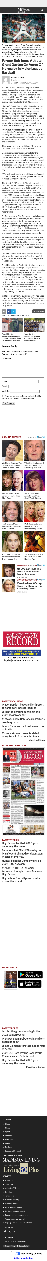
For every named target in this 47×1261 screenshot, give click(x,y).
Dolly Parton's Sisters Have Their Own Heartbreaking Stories (33, 526)
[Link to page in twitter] (13, 311)
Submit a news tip (12, 1199)
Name (5, 381)
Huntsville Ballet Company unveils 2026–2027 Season (21, 862)
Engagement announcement (16, 1215)
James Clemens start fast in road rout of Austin (23, 727)
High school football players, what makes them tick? (21, 880)
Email (5, 386)
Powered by (32, 565)
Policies (8, 1192)
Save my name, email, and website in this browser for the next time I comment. (21, 397)
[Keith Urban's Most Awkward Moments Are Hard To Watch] (12, 511)
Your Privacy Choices (31, 1253)
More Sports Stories (35, 1067)
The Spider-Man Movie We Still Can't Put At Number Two (33, 556)
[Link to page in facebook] (9, 311)
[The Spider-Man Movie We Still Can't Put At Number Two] (34, 541)
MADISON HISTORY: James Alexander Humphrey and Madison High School (22, 871)
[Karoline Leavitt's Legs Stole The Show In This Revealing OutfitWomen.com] (8, 585)
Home (7, 1124)
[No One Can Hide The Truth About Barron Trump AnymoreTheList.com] (8, 570)
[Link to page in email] (4, 311)
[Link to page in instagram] (14, 1232)
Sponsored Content (13, 1151)
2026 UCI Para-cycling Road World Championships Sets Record (22, 1054)
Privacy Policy (10, 1246)
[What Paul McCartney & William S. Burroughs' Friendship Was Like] (34, 450)
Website (6, 391)
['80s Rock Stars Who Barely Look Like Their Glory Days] (12, 480)
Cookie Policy (23, 1246)
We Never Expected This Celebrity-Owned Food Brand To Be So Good (12, 465)
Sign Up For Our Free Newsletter (18, 1223)
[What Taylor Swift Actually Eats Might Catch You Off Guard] (34, 480)
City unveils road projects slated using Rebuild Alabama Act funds (20, 735)
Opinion (8, 1135)
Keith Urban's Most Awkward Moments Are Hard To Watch (11, 526)
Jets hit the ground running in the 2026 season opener (32, 338)
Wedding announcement (15, 1219)
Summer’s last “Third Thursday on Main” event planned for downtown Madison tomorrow (22, 853)
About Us (9, 1180)
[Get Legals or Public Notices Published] (21, 661)
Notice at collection (23, 1258)
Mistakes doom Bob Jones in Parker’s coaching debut (23, 720)
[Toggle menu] (4, 10)
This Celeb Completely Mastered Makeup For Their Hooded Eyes (11, 556)
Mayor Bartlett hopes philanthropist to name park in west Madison (11, 338)
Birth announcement (13, 1207)
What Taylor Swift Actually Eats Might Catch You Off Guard (32, 495)
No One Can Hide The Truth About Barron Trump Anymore (29, 572)
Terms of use (10, 1196)
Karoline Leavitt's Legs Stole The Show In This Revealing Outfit (29, 587)
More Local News (36, 740)
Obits (7, 1143)
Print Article (39, 311)
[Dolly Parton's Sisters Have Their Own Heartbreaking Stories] (34, 511)
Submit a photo (11, 1203)
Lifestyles (9, 1139)
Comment (7, 358)
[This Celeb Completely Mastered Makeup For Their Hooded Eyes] (12, 541)
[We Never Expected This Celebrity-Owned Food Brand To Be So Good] (12, 450)
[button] (42, 10)
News (7, 1128)
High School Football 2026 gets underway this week (20, 845)
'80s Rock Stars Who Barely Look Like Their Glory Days (11, 495)
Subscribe (9, 1184)
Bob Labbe (19, 77)
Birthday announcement (15, 1211)
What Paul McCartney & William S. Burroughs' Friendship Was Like (34, 465)
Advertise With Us (12, 1188)
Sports (7, 1132)
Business (8, 1147)
